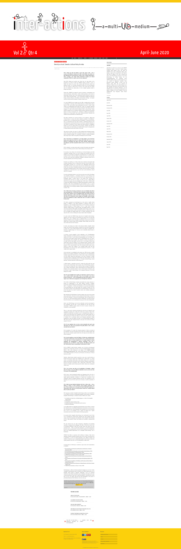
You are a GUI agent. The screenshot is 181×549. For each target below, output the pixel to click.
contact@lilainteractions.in (70, 536)
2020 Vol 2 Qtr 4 (58, 61)
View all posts (108, 95)
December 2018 (109, 134)
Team (102, 536)
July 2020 (108, 110)
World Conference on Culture (89, 348)
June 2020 (108, 113)
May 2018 (108, 147)
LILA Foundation (91, 58)
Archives (85, 58)
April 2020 (108, 115)
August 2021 (109, 100)
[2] (75, 234)
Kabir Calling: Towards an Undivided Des (76, 504)
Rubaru (64, 61)
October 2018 (109, 136)
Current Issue (80, 58)
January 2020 (109, 118)
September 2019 (109, 123)
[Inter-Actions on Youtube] (90, 535)
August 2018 (109, 141)
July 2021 (108, 102)
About (75, 58)
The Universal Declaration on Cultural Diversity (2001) (74, 452)
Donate (107, 58)
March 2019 (109, 131)
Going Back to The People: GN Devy (75, 495)
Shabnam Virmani (76, 505)
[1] (64, 444)
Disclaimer (102, 543)
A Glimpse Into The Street (86, 521)
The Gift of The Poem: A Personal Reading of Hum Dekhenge (72, 521)
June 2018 (108, 144)
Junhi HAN (108, 65)
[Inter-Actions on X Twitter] (85, 535)
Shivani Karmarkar (76, 501)
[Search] (116, 58)
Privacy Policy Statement (105, 541)
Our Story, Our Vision (104, 534)
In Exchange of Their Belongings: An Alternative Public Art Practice (79, 513)
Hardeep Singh (75, 510)
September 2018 (109, 139)
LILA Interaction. (90, 547)
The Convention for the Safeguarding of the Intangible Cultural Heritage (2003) (78, 451)
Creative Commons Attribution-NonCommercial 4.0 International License (90, 542)
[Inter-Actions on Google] (87, 535)
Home (72, 58)
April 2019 (108, 128)
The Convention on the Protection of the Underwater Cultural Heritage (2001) (78, 453)
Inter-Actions (88, 541)
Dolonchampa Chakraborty (78, 496)
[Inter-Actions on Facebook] (83, 535)
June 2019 (108, 126)
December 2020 (109, 105)
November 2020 (109, 108)
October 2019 (109, 121)
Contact (103, 58)
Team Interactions (76, 514)
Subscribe (99, 58)
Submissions (96, 58)
